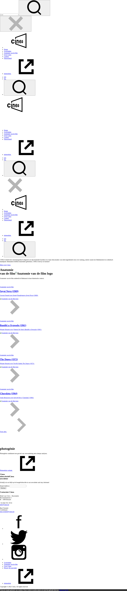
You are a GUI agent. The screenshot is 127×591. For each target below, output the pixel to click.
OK (67, 590)
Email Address (4, 486)
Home (6, 49)
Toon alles (3, 432)
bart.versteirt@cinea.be (7, 512)
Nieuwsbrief (8, 58)
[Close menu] (15, 24)
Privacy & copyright (10, 568)
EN (5, 77)
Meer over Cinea (5, 265)
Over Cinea (7, 55)
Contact (6, 56)
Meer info (62, 590)
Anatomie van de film (11, 53)
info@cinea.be (4, 505)
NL (5, 79)
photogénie (7, 74)
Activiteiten (7, 51)
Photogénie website (6, 470)
